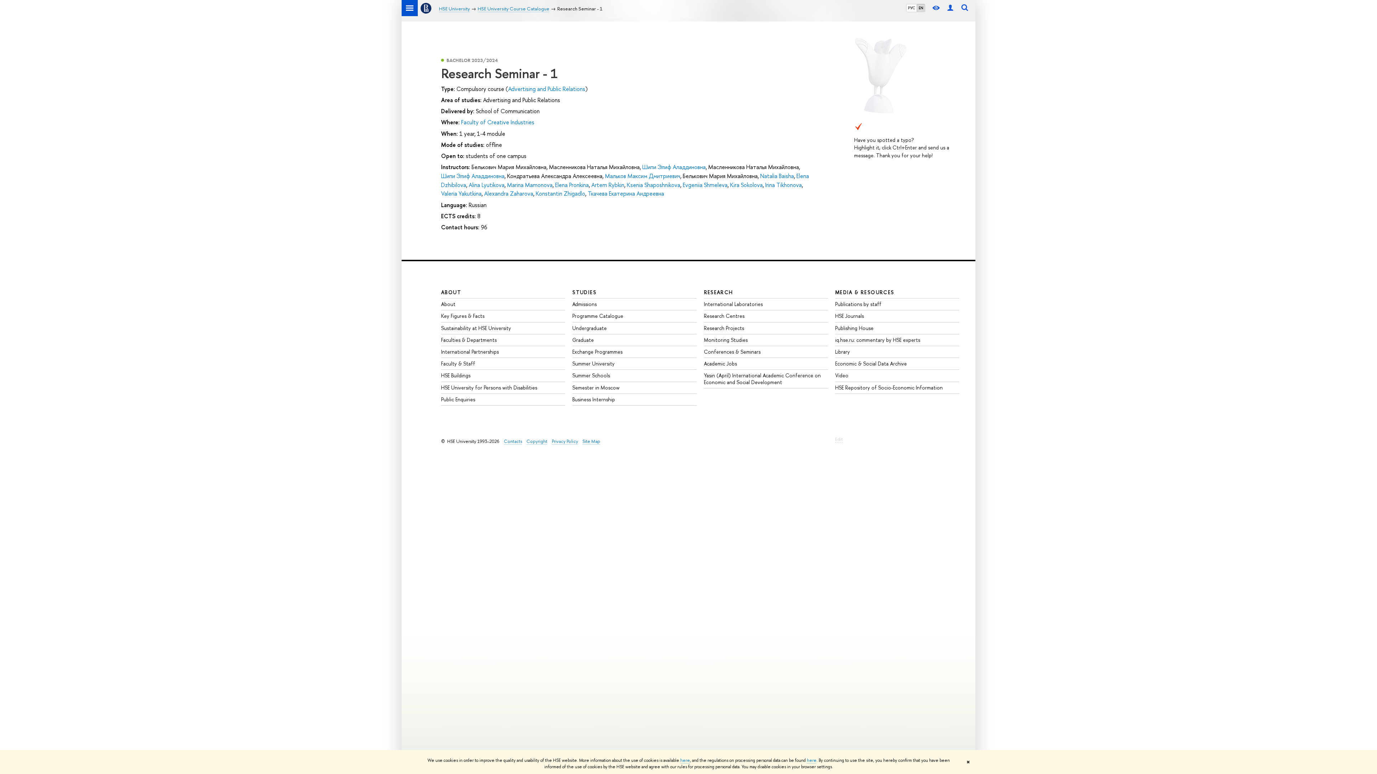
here (685, 760)
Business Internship (593, 399)
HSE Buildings (455, 375)
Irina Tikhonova (783, 185)
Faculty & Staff (458, 363)
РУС (911, 7)
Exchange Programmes (597, 351)
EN (921, 7)
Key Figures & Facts (462, 315)
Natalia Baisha (777, 176)
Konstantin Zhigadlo (560, 193)
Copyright (536, 441)
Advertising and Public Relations (546, 89)
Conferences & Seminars (732, 351)
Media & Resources (864, 292)
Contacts (513, 441)
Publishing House (854, 328)
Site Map (591, 441)
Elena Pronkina (572, 185)
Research (718, 292)
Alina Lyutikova (487, 185)
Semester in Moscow (596, 387)
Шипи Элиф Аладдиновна (674, 167)
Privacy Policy (565, 441)
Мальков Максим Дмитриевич (642, 176)
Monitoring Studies (726, 339)
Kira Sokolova (746, 185)
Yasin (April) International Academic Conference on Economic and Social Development (762, 378)
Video (841, 375)
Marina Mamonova (530, 185)
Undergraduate (589, 328)
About (451, 292)
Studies (584, 292)
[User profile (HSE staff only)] (950, 8)
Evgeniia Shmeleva (705, 185)
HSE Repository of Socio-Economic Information (889, 387)
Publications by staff (858, 304)
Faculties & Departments (469, 339)
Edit (839, 439)
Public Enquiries (458, 399)
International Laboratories (733, 304)
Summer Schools (591, 375)
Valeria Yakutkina (461, 193)
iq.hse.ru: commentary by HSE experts (877, 339)
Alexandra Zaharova (508, 193)
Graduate (583, 339)
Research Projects (724, 328)
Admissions (584, 304)
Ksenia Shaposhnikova (653, 185)
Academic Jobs (720, 363)
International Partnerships (470, 351)
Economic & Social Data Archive (871, 363)
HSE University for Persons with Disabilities (489, 387)
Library (842, 351)
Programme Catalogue (597, 315)
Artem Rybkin (607, 185)
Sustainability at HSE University (476, 328)
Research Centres (724, 315)
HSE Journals (849, 315)
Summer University (593, 363)
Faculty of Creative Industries (497, 122)
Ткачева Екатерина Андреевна (626, 193)
